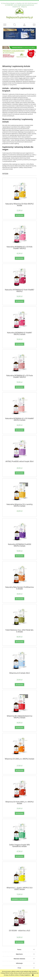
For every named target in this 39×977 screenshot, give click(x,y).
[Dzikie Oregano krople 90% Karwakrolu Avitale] (19, 832)
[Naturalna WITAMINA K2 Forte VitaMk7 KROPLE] (19, 277)
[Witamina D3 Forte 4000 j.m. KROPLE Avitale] (19, 789)
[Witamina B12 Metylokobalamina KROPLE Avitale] (19, 703)
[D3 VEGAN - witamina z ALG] (19, 918)
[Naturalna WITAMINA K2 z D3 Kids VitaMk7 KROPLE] (19, 234)
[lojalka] (19, 52)
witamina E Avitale (7, 107)
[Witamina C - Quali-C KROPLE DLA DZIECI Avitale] (19, 875)
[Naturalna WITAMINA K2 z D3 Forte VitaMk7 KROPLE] (19, 363)
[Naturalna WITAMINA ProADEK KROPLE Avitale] (19, 532)
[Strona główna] (19, 13)
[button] (5, 25)
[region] (19, 34)
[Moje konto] (24, 25)
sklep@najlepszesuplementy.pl (25, 5)
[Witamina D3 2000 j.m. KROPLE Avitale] (19, 746)
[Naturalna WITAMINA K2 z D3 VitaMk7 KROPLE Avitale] (19, 406)
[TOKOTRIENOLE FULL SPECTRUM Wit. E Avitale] (19, 617)
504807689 (10, 5)
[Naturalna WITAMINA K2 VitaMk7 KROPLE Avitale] (19, 320)
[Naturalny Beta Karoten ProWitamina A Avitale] (19, 574)
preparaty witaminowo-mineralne (26, 83)
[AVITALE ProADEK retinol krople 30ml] (19, 449)
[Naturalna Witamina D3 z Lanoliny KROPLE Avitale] (19, 492)
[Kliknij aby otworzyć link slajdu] (19, 34)
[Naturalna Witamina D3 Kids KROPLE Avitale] (19, 191)
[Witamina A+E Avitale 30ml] (19, 660)
